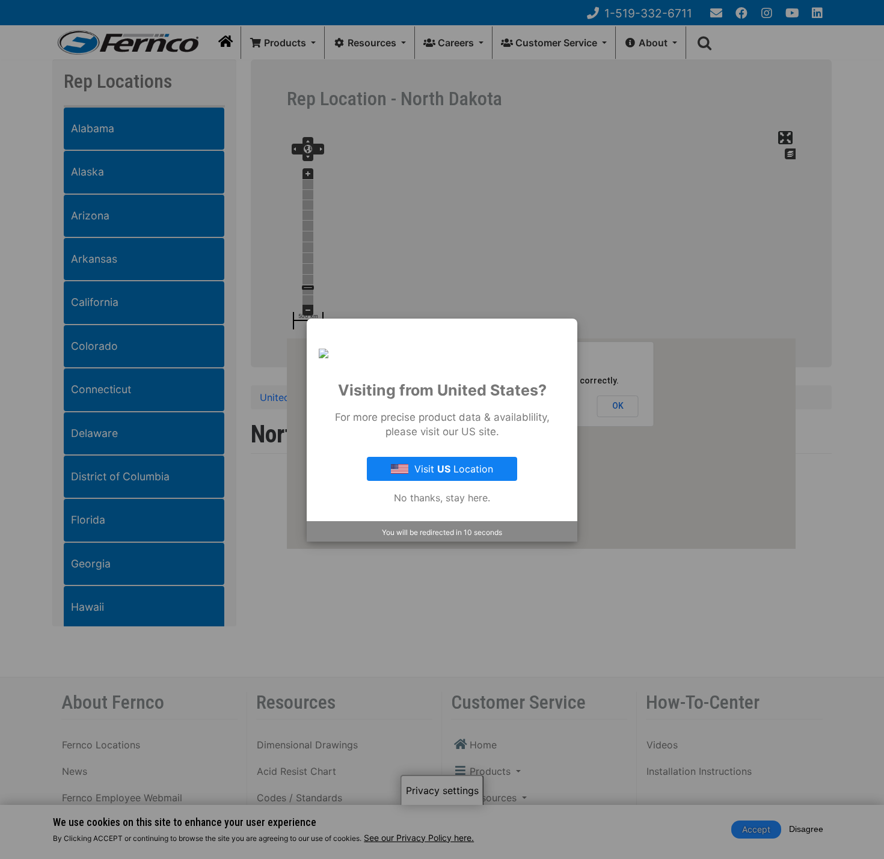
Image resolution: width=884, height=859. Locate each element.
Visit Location (453, 469)
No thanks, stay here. (442, 498)
